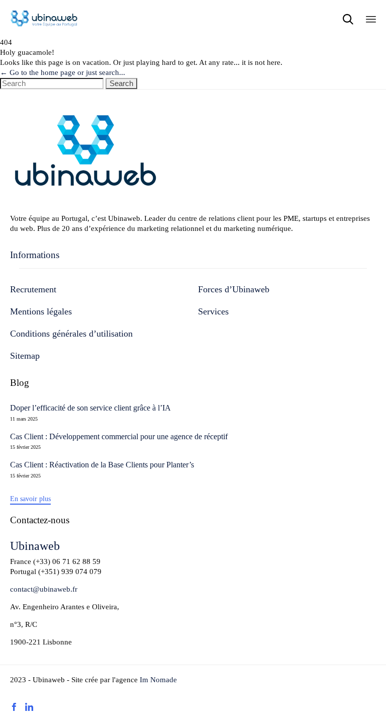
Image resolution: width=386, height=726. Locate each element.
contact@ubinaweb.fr (43, 589)
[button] (30, 500)
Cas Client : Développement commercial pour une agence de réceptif (119, 436)
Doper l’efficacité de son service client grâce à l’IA (90, 408)
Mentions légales (41, 311)
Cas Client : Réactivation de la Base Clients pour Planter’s (102, 464)
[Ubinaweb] (44, 19)
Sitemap (25, 356)
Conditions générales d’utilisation (71, 334)
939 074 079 (81, 572)
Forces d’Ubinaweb (233, 289)
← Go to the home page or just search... (62, 72)
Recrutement (33, 289)
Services (213, 311)
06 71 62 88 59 (76, 561)
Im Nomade (157, 680)
